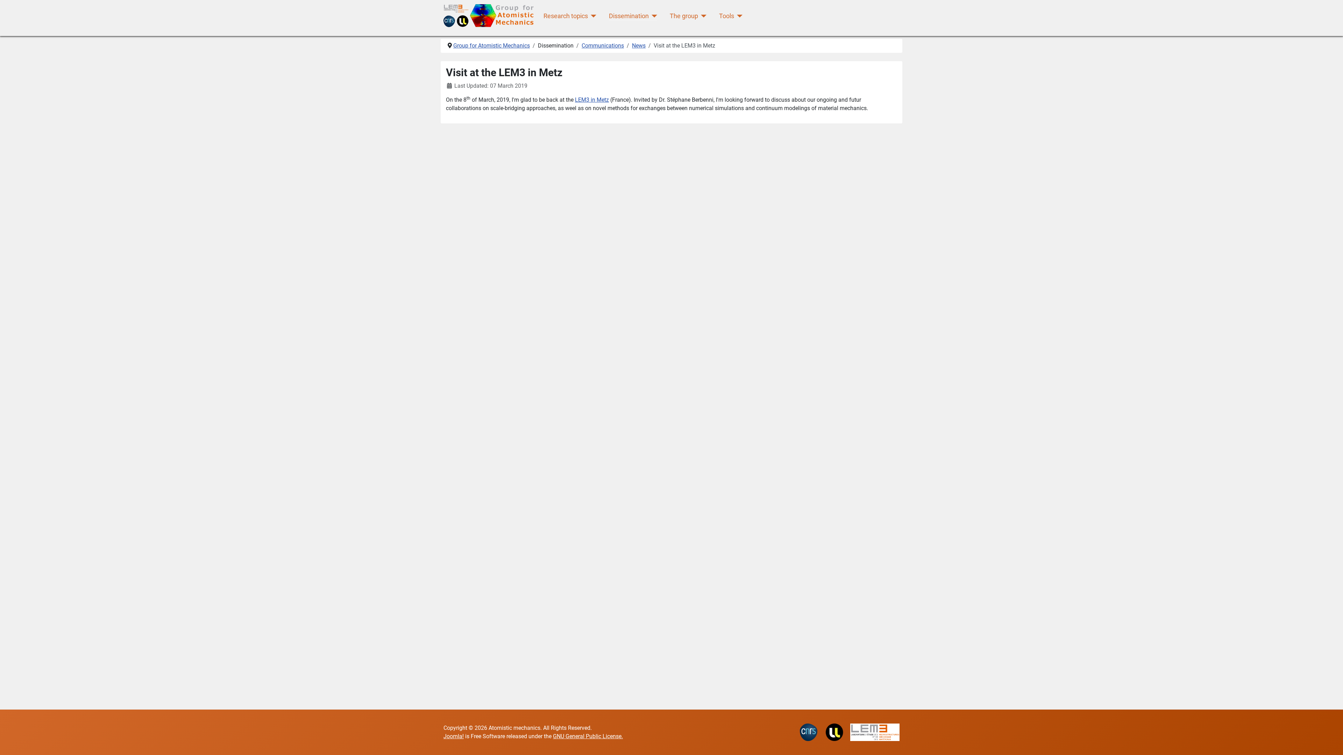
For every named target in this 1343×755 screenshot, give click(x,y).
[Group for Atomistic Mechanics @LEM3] (490, 16)
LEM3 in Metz (592, 99)
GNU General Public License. (588, 736)
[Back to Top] (1330, 742)
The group (684, 16)
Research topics (565, 16)
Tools (726, 16)
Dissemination (629, 16)
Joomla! (453, 736)
